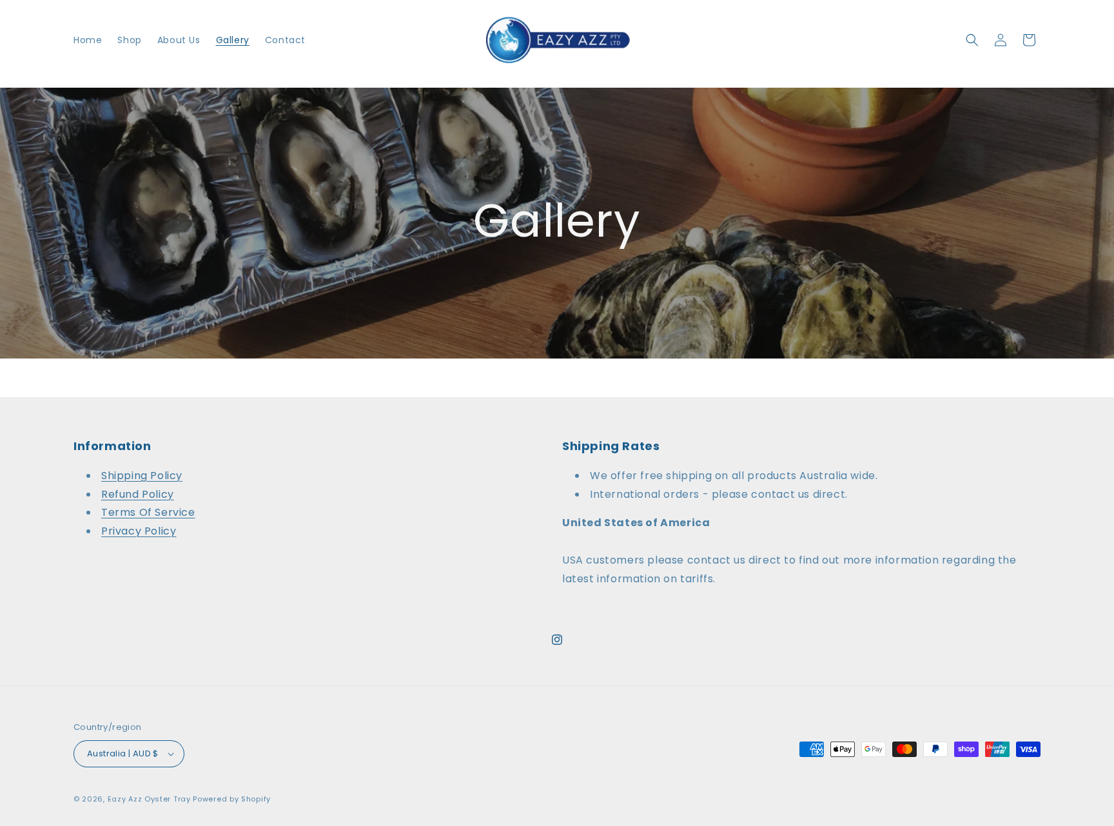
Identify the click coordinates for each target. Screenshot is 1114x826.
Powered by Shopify (232, 799)
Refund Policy (137, 494)
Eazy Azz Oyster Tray (149, 799)
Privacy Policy (138, 531)
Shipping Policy (141, 475)
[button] (972, 40)
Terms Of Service (148, 512)
